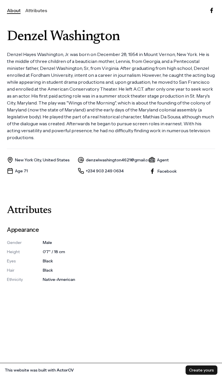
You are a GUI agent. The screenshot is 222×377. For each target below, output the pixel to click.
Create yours (201, 370)
